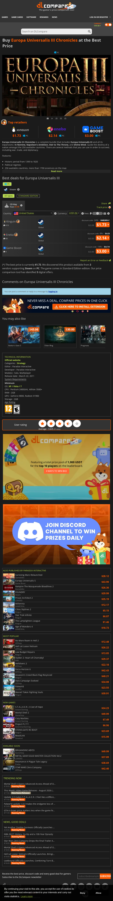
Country (7, 213)
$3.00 (102, 251)
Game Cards (17, 17)
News (54, 17)
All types (8, 195)
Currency (62, 213)
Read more (56, 171)
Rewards (44, 17)
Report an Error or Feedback (94, 260)
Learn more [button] (27, 896)
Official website (12, 360)
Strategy (21, 363)
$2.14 (102, 237)
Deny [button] (82, 893)
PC (8, 184)
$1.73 (102, 224)
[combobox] (32, 213)
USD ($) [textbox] (73, 213)
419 (7, 225)
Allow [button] (98, 893)
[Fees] (97, 213)
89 (6, 238)
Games (5, 17)
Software (31, 17)
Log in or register (99, 17)
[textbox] (24, 213)
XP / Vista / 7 (15, 386)
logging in (53, 291)
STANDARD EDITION (28, 195)
